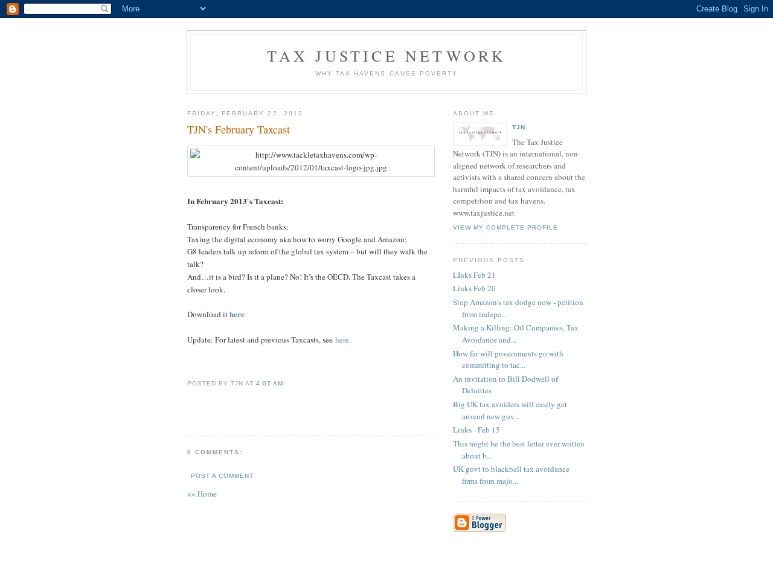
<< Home (202, 493)
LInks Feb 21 (474, 274)
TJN (518, 127)
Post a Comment (222, 475)
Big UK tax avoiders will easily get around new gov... (510, 410)
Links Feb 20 (474, 288)
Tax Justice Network (387, 55)
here (237, 314)
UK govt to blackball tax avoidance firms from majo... (511, 474)
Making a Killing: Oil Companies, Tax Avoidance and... (516, 333)
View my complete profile (505, 227)
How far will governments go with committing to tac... (508, 359)
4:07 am (269, 383)
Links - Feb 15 (476, 429)
